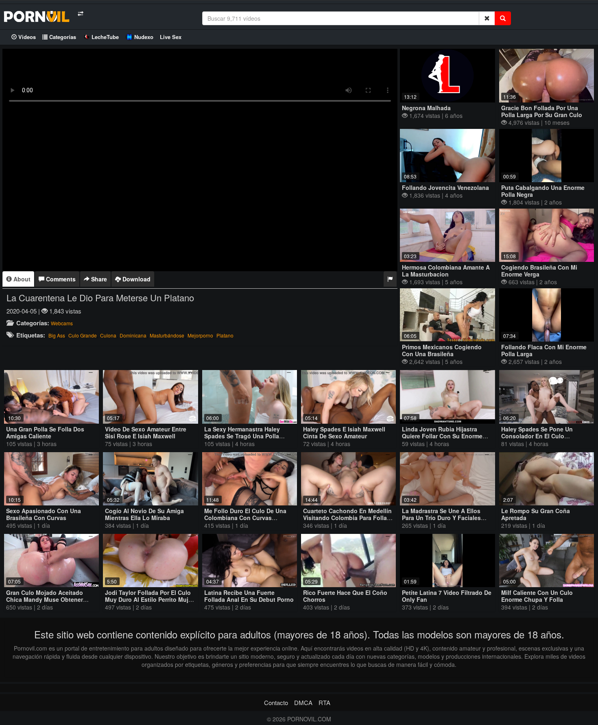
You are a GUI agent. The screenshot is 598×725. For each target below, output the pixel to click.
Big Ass (56, 335)
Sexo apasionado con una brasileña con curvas (43, 514)
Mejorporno (200, 335)
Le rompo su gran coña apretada (535, 514)
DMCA (303, 702)
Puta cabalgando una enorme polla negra (543, 190)
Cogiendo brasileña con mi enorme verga (539, 270)
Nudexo (143, 37)
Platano (225, 335)
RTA (324, 702)
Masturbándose (167, 335)
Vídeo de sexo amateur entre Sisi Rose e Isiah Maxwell (145, 432)
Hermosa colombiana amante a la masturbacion (446, 270)
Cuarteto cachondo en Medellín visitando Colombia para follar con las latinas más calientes (347, 518)
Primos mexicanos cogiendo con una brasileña (442, 350)
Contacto (276, 702)
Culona (108, 335)
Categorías (62, 37)
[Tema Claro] (80, 14)
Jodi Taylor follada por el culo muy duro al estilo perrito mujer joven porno (149, 599)
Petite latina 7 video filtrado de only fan (446, 595)
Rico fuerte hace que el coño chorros (345, 595)
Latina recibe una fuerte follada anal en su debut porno (249, 595)
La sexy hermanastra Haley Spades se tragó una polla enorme (242, 436)
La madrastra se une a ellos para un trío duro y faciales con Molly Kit (441, 518)
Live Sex (170, 37)
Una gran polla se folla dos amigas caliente (45, 432)
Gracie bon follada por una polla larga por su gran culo (541, 111)
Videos (26, 37)
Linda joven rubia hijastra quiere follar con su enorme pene (442, 436)
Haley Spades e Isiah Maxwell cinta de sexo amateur (344, 432)
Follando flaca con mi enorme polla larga (544, 350)
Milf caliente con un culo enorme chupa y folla (537, 595)
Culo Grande (82, 335)
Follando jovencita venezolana (445, 187)
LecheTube (105, 37)
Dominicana (133, 335)
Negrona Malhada (426, 108)
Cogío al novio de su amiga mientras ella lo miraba (144, 514)
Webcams (62, 323)
